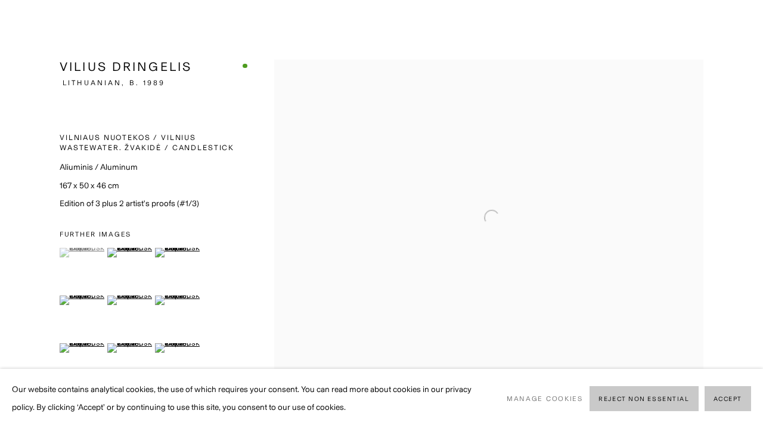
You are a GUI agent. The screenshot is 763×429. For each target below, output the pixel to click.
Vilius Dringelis (126, 66)
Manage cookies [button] (545, 398)
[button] (82, 252)
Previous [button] (25, 214)
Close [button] (736, 27)
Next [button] (737, 214)
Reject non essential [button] (643, 399)
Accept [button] (728, 399)
